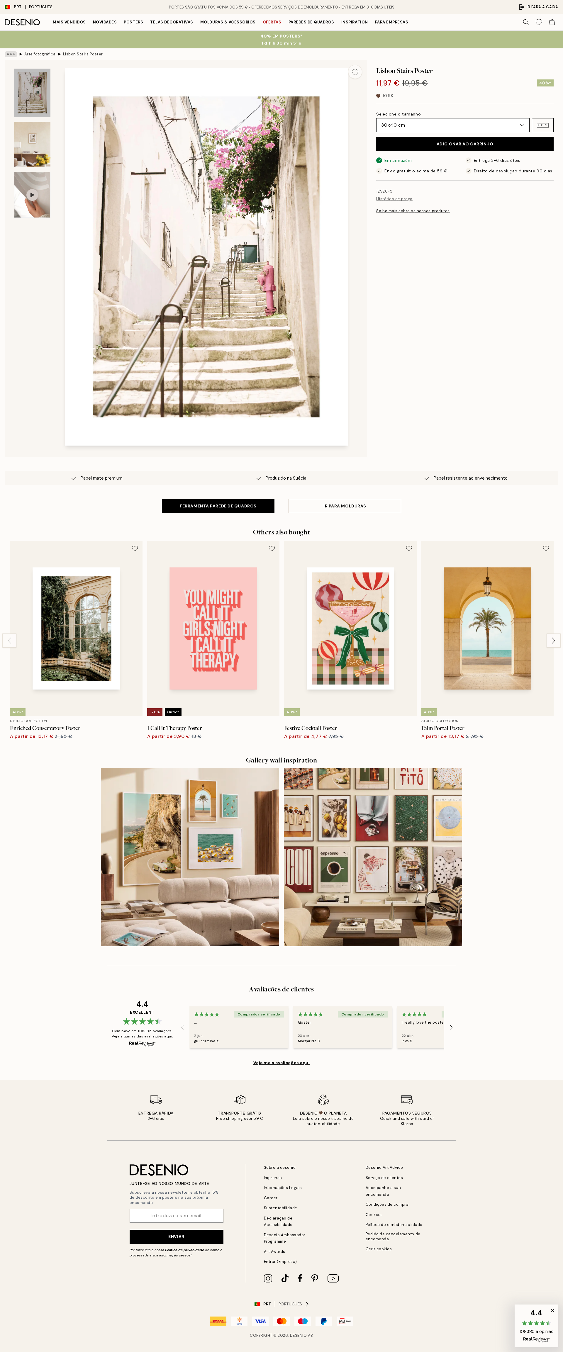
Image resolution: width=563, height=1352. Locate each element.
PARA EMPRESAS (391, 22)
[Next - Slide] (554, 640)
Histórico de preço (394, 198)
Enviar (176, 1236)
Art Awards (274, 1251)
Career (271, 1197)
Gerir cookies (379, 1248)
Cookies (374, 1214)
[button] (543, 125)
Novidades (105, 22)
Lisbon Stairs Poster (83, 54)
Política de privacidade (184, 1250)
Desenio (298, 1335)
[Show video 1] (32, 195)
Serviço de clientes (384, 1177)
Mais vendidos (69, 22)
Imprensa (273, 1177)
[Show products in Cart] (551, 22)
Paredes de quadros (311, 22)
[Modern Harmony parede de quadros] (373, 857)
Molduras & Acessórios (228, 22)
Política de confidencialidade (394, 1224)
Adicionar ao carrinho (465, 144)
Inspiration (354, 22)
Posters (133, 22)
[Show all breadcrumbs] (11, 54)
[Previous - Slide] (9, 640)
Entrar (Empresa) (280, 1261)
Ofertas (272, 22)
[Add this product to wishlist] (355, 72)
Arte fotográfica (40, 54)
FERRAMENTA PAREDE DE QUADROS (218, 506)
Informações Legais (283, 1187)
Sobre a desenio (280, 1167)
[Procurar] (526, 22)
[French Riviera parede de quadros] (190, 857)
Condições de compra (387, 1204)
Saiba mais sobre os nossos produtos (413, 210)
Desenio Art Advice (384, 1167)
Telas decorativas (171, 22)
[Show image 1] (32, 93)
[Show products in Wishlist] (539, 22)
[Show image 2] (32, 144)
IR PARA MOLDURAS (344, 506)
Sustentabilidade (280, 1207)
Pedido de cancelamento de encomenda (393, 1236)
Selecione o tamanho (398, 114)
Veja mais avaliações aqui (281, 1062)
